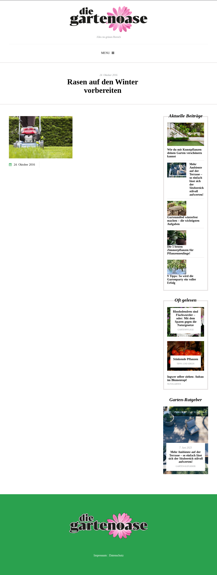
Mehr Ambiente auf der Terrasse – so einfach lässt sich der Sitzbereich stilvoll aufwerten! (196, 179)
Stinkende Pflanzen (185, 359)
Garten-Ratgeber (186, 466)
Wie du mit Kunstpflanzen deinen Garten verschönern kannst (184, 153)
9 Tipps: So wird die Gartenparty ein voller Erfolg (181, 279)
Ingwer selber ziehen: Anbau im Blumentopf (185, 378)
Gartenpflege (186, 329)
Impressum (100, 555)
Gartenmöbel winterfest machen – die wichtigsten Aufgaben (183, 221)
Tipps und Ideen (185, 363)
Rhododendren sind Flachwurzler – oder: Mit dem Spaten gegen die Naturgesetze (185, 318)
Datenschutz (116, 555)
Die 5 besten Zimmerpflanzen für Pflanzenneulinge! (180, 250)
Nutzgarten (174, 384)
